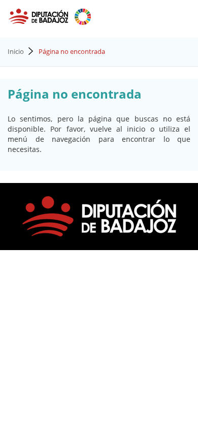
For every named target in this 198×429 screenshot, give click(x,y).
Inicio (16, 51)
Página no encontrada (72, 51)
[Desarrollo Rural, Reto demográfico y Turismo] (39, 15)
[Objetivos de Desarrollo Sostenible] (83, 15)
